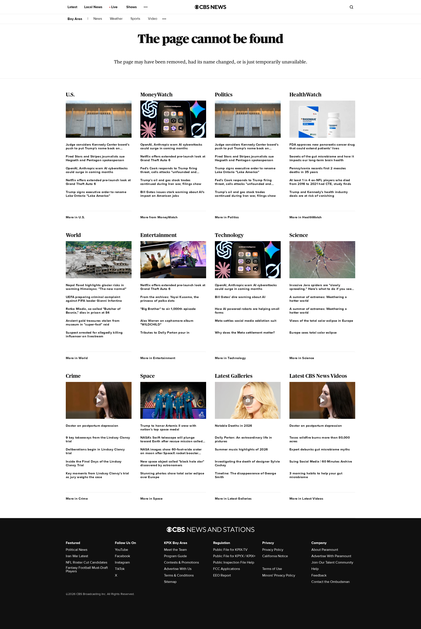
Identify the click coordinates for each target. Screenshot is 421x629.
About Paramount (324, 549)
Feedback (318, 575)
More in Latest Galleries (233, 499)
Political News (76, 549)
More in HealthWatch (305, 217)
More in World (77, 358)
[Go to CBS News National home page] (210, 7)
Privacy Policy (272, 549)
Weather (116, 19)
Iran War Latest (77, 556)
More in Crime (77, 499)
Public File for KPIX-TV (230, 549)
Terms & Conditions (179, 575)
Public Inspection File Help (233, 562)
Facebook (122, 556)
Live (114, 7)
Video (152, 19)
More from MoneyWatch (159, 217)
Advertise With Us (177, 569)
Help (315, 569)
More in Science (301, 358)
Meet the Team (175, 549)
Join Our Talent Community (332, 562)
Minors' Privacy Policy (278, 575)
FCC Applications (226, 569)
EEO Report (222, 575)
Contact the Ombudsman (330, 582)
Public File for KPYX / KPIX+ (234, 556)
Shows (132, 7)
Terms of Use (272, 569)
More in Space (151, 499)
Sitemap (170, 582)
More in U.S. (75, 217)
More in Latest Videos (306, 499)
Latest (73, 7)
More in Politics (227, 217)
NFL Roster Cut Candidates (86, 562)
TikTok (120, 569)
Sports (135, 19)
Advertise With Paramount (331, 556)
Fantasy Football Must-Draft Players (87, 569)
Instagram (122, 562)
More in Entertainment (157, 358)
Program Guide (175, 556)
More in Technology (230, 358)
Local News (93, 7)
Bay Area (75, 19)
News (98, 19)
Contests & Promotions (181, 562)
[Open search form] (351, 7)
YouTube (121, 549)
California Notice (275, 556)
